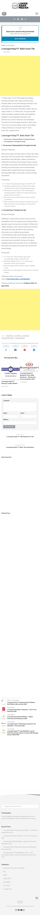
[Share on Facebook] (15, 348)
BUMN (3, 45)
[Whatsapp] (25, 19)
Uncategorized (7, 889)
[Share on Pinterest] (24, 348)
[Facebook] (18, 19)
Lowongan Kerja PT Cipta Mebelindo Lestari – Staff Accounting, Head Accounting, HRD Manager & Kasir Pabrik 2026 (22, 732)
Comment (6, 400)
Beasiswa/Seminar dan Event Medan (14, 868)
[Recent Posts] (10, 695)
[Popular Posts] (29, 695)
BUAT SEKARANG (20, 39)
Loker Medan (10, 45)
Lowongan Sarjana (19, 338)
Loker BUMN (18, 336)
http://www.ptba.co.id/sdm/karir (18, 279)
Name (5, 413)
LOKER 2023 (9, 336)
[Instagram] (14, 19)
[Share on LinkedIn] (34, 348)
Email (23, 413)
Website (5, 419)
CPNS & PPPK (7, 878)
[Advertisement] (20, 76)
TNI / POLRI (6, 885)
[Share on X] (6, 348)
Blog (4, 871)
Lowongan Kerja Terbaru (8, 338)
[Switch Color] (33, 14)
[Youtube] (22, 19)
